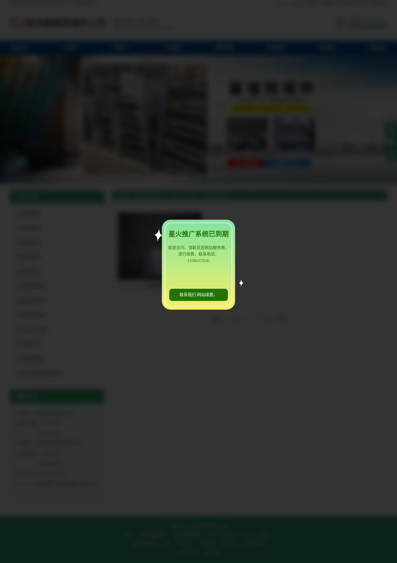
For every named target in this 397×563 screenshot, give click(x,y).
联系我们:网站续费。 (198, 295)
